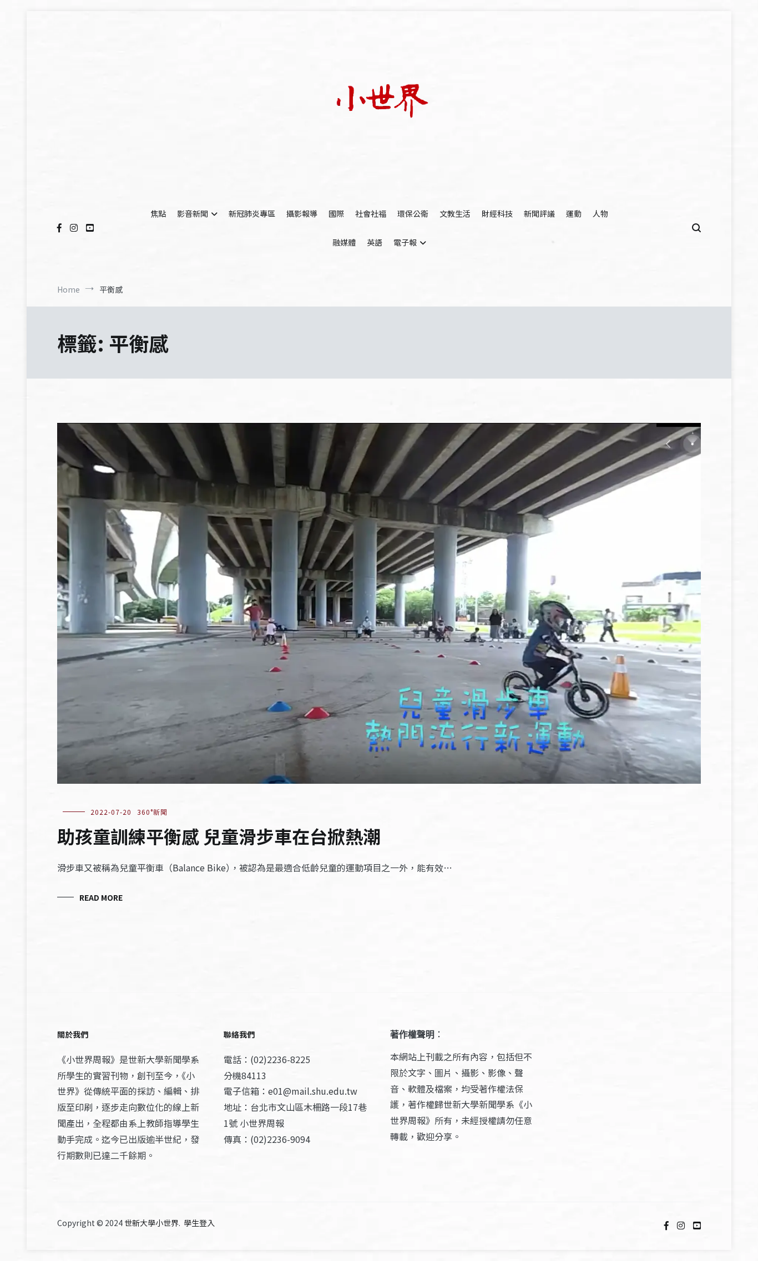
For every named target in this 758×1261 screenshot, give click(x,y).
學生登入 (199, 1222)
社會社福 (370, 213)
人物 (600, 213)
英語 (374, 242)
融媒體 (344, 242)
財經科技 (497, 213)
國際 (336, 213)
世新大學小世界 (151, 1222)
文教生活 (455, 213)
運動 (574, 213)
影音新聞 (192, 213)
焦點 (158, 213)
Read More (101, 897)
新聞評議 (539, 213)
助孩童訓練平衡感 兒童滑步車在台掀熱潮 (219, 836)
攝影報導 (301, 213)
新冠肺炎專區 (252, 213)
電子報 (405, 242)
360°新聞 (152, 811)
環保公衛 (412, 213)
